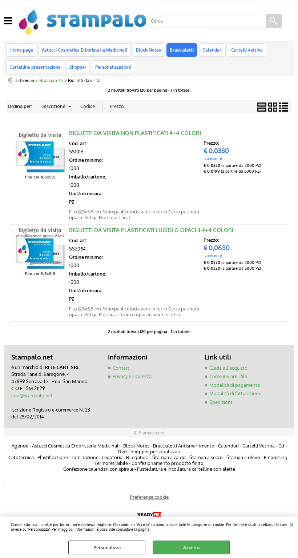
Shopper (77, 67)
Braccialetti (182, 50)
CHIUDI (291, 523)
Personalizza (107, 547)
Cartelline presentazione (35, 67)
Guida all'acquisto (228, 368)
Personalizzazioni (113, 67)
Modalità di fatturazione (235, 393)
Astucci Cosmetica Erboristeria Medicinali (84, 50)
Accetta (191, 547)
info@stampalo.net (32, 395)
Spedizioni (220, 402)
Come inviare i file (228, 376)
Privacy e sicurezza (132, 376)
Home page (21, 50)
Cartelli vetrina (247, 50)
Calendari (212, 50)
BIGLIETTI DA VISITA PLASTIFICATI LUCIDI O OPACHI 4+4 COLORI (151, 229)
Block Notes (148, 50)
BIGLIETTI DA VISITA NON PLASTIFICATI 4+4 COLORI (135, 132)
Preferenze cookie (149, 497)
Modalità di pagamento (234, 385)
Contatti (121, 368)
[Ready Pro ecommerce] (149, 514)
